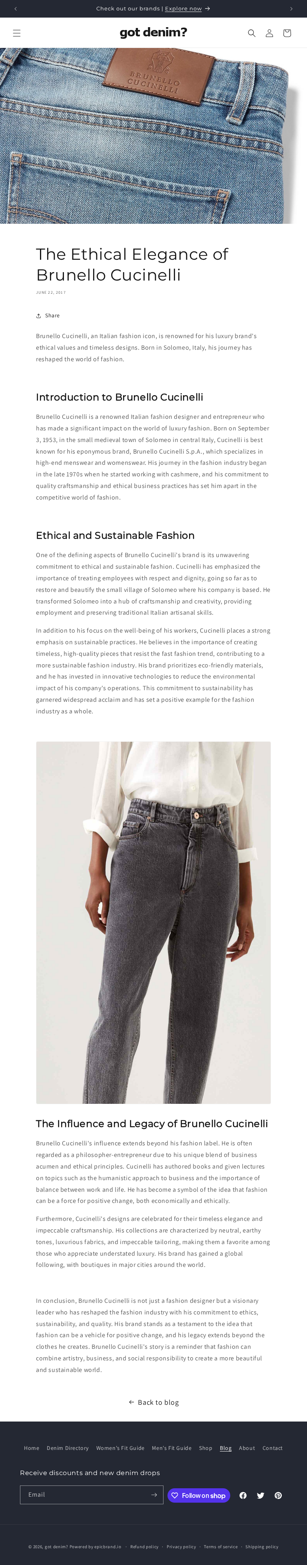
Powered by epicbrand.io (96, 1546)
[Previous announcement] (15, 9)
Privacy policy (181, 1546)
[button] (17, 33)
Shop (205, 1448)
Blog (225, 1448)
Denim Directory (68, 1448)
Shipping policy (262, 1546)
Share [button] (52, 315)
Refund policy (144, 1546)
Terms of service (220, 1546)
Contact (273, 1448)
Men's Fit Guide (171, 1448)
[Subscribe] (154, 1494)
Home (31, 1448)
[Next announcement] (291, 9)
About (247, 1448)
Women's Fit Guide (120, 1448)
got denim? (56, 1546)
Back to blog (158, 1402)
